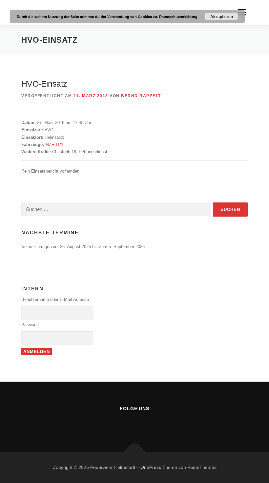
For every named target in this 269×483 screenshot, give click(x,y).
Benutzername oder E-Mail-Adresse (55, 299)
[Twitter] (144, 423)
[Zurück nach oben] (134, 452)
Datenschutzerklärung (178, 16)
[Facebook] (125, 423)
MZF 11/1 (54, 144)
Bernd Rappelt (141, 96)
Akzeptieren (221, 16)
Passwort (30, 324)
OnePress (150, 467)
